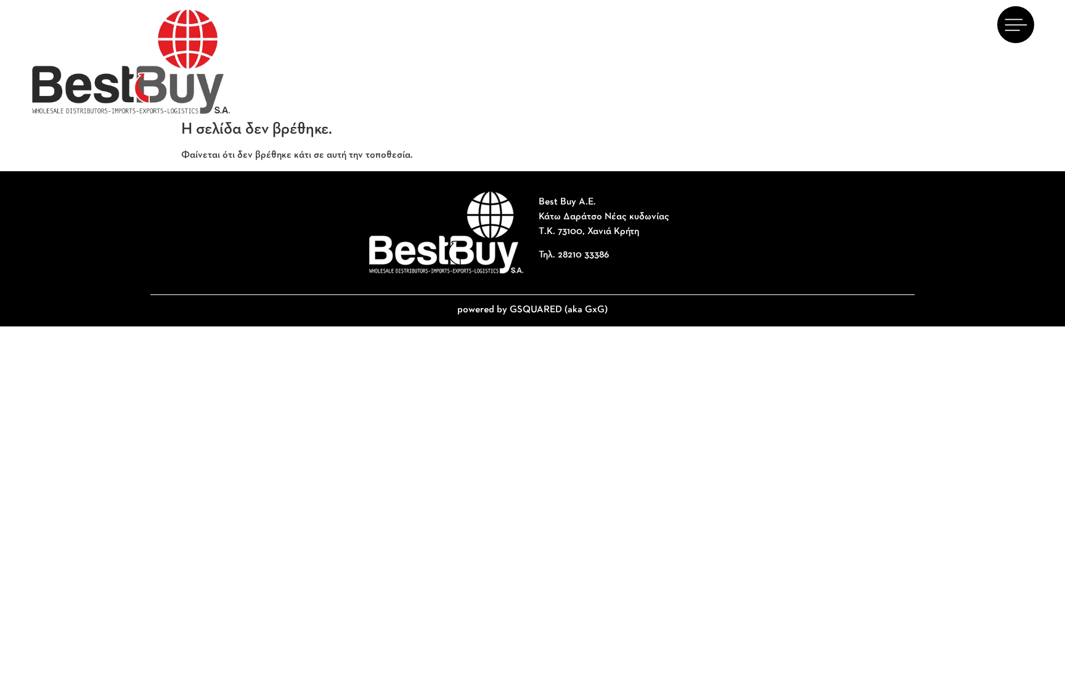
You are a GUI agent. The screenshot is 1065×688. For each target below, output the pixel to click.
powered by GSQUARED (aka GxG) (532, 310)
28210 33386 (583, 255)
